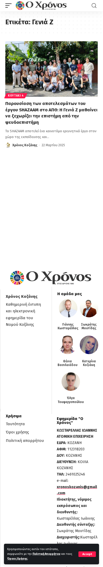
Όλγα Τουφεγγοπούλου (71, 400)
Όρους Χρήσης (17, 558)
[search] (94, 6)
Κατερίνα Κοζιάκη (89, 363)
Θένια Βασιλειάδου (67, 363)
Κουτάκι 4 (16, 95)
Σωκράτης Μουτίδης (89, 326)
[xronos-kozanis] (41, 5)
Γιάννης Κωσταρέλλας (68, 326)
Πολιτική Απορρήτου (46, 554)
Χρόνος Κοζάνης (24, 145)
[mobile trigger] (9, 5)
